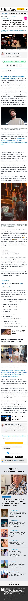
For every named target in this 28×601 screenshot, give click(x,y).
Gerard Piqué (6, 447)
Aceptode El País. (14, 440)
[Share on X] (11, 65)
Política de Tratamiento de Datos (13, 440)
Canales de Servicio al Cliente (16, 591)
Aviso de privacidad (20, 592)
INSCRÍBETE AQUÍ (14, 443)
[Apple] (19, 457)
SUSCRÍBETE (21, 9)
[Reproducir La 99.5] (25, 18)
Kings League (18, 447)
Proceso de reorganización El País (10, 597)
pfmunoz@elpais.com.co (9, 599)
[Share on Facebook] (7, 65)
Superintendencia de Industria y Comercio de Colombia (14, 596)
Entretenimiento (7, 449)
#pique (21, 284)
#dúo (3, 284)
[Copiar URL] (20, 65)
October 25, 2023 (14, 254)
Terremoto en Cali (12, 13)
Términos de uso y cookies (9, 593)
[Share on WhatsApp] (14, 65)
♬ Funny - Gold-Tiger (6, 287)
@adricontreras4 (5, 281)
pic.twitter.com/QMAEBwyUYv (8, 252)
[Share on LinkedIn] (17, 65)
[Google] (9, 457)
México (12, 447)
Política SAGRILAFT (8, 594)
